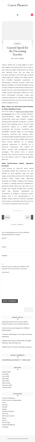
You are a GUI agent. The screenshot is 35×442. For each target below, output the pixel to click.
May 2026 (5, 378)
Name (4, 238)
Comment (6, 272)
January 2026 (6, 387)
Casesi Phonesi (17, 5)
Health (4, 409)
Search (28, 310)
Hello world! (26, 360)
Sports (4, 420)
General (17, 43)
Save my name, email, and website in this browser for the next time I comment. (15, 268)
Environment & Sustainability (11, 400)
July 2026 (5, 374)
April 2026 (5, 381)
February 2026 (7, 385)
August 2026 (6, 372)
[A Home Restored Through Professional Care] (29, 217)
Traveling (5, 427)
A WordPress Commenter (10, 360)
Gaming (4, 405)
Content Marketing (8, 398)
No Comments (17, 210)
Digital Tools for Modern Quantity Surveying (16, 347)
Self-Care (5, 413)
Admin (22, 58)
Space (4, 418)
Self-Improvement (8, 416)
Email (4, 247)
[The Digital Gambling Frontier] (6, 217)
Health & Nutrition (8, 411)
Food (4, 402)
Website (4, 255)
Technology (6, 422)
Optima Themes (23, 438)
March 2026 (6, 383)
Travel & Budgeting (8, 425)
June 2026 (5, 376)
